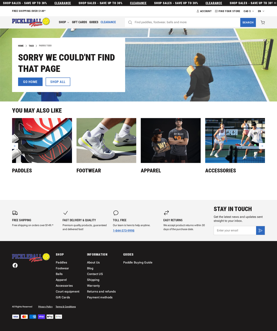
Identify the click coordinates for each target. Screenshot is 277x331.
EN (259, 11)
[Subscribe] (260, 230)
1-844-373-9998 (123, 230)
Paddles (22, 170)
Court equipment (68, 291)
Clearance (57, 3)
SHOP (62, 22)
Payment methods (100, 297)
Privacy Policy (45, 306)
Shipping (93, 280)
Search (248, 22)
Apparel (151, 170)
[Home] (31, 22)
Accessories (220, 170)
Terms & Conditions (66, 306)
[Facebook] (15, 265)
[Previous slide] (15, 146)
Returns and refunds (101, 291)
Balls (59, 274)
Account (206, 11)
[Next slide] (262, 146)
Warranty (93, 285)
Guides (93, 22)
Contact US (95, 274)
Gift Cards (79, 22)
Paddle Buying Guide (137, 262)
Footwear (89, 170)
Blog (90, 268)
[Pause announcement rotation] (274, 3)
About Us (93, 262)
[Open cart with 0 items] (262, 22)
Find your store (229, 11)
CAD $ (247, 11)
